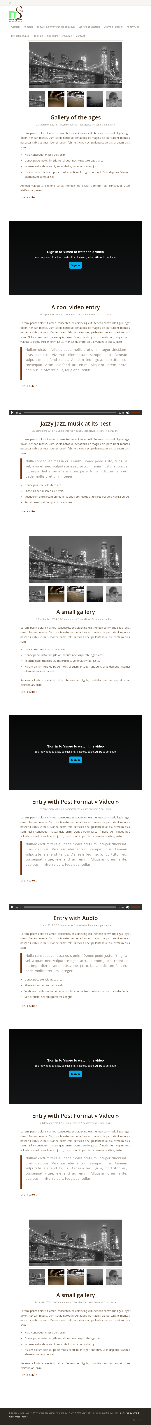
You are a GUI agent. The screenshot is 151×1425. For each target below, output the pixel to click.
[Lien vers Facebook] (16, 3)
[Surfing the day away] (94, 99)
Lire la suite (27, 197)
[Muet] (128, 413)
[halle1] (56, 99)
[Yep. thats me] (113, 99)
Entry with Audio (75, 918)
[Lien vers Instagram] (10, 3)
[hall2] (75, 99)
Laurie (111, 124)
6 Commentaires (71, 1123)
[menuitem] (15, 26)
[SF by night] (75, 65)
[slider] (136, 412)
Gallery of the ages (75, 117)
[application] (75, 412)
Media (84, 430)
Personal (96, 124)
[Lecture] (12, 413)
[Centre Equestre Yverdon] (16, 14)
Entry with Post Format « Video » (75, 801)
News (88, 124)
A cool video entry (75, 307)
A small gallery (75, 612)
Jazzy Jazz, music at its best (76, 423)
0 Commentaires (68, 124)
